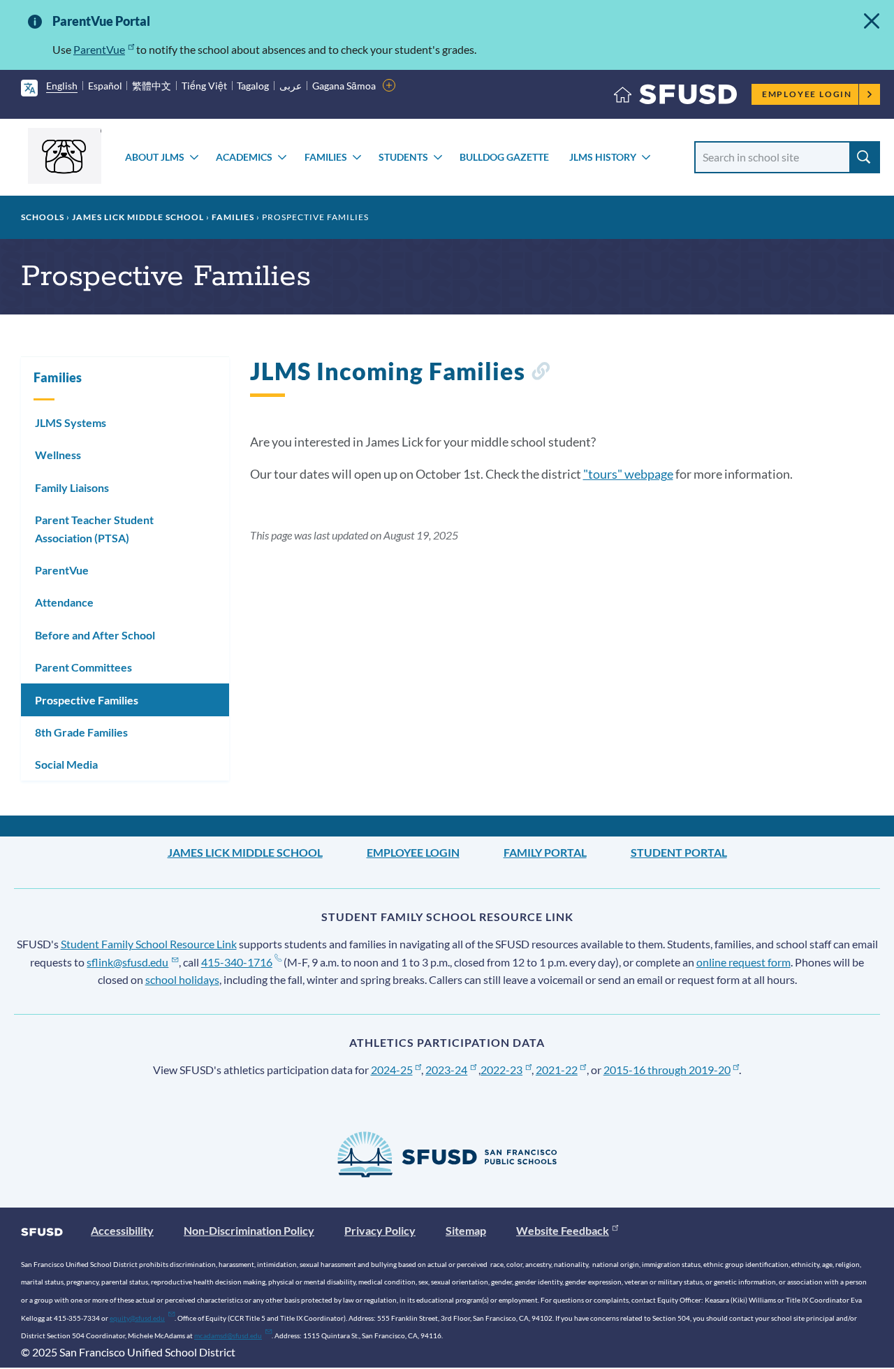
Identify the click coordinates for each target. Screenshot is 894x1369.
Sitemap (466, 1230)
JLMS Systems (70, 422)
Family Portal (545, 852)
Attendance (64, 602)
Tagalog (253, 86)
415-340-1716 (236, 962)
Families (326, 157)
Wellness (58, 454)
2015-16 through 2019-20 (667, 1069)
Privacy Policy (380, 1230)
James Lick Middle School (138, 217)
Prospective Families (86, 700)
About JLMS (154, 157)
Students (403, 157)
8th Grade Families (81, 732)
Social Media (66, 764)
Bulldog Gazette (504, 157)
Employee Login (807, 94)
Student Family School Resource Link (149, 943)
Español (105, 86)
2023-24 (446, 1069)
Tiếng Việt (204, 86)
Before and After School (95, 635)
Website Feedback (562, 1230)
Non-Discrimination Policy (249, 1230)
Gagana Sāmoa (344, 86)
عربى (290, 86)
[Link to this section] (540, 373)
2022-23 (501, 1069)
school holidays (182, 979)
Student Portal (679, 852)
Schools (42, 217)
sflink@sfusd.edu (127, 962)
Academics (244, 157)
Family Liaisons (72, 487)
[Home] (675, 97)
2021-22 (557, 1069)
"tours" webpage (628, 473)
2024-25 (392, 1069)
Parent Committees (83, 667)
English (62, 86)
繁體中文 (151, 86)
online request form (743, 962)
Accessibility (122, 1230)
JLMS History (602, 157)
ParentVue (99, 49)
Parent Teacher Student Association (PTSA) (94, 528)
